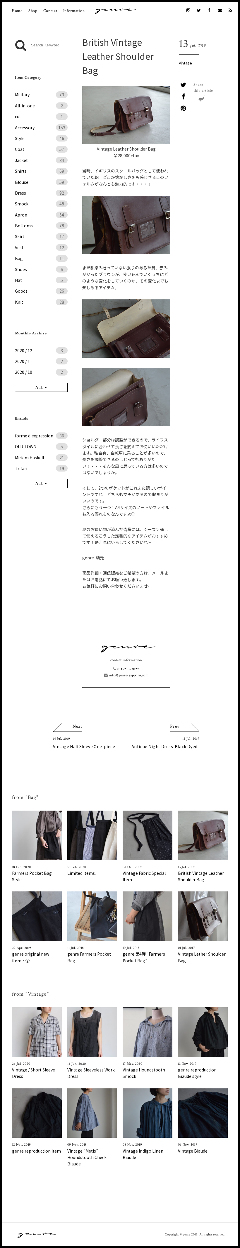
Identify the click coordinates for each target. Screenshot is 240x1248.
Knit (39, 302)
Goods (39, 291)
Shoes (39, 269)
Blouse (39, 182)
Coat (39, 149)
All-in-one (39, 106)
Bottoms (39, 225)
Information (74, 10)
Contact (50, 10)
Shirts (39, 171)
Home (17, 10)
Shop (32, 10)
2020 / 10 (39, 372)
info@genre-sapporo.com (128, 675)
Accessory (40, 127)
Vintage (185, 63)
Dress (39, 193)
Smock (39, 204)
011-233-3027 (127, 669)
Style (39, 138)
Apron (39, 215)
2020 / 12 (39, 350)
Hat (39, 280)
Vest (39, 247)
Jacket (39, 160)
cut (39, 116)
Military (39, 94)
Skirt (39, 236)
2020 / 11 (39, 361)
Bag (39, 258)
